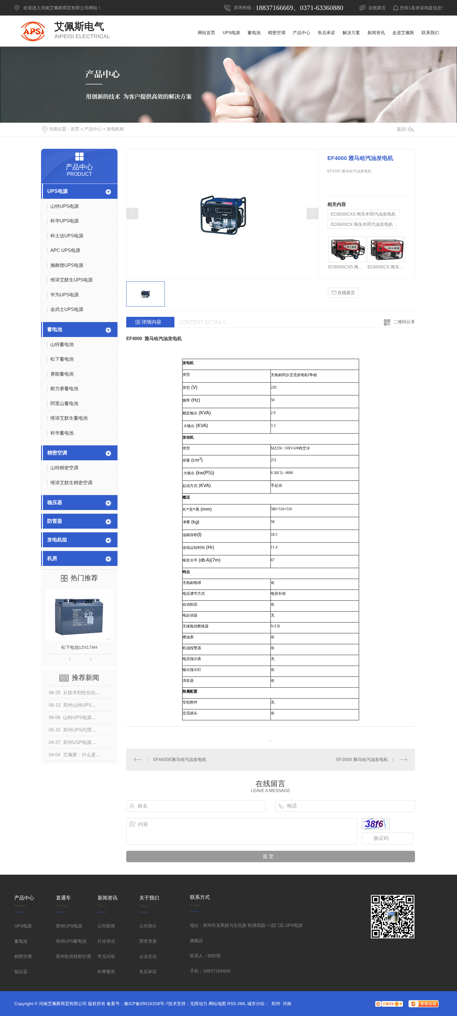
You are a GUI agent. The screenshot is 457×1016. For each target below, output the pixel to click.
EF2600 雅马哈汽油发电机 (362, 759)
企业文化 (148, 956)
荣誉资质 (148, 941)
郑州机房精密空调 (73, 956)
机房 (52, 558)
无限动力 (198, 1003)
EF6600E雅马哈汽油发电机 (179, 759)
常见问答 (106, 956)
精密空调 (57, 452)
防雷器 (54, 521)
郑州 (275, 1003)
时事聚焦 (106, 971)
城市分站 (256, 1003)
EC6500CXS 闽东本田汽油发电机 (363, 214)
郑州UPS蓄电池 (71, 941)
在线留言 (377, 7)
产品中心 (93, 128)
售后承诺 (148, 971)
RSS (231, 1003)
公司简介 (148, 925)
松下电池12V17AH (79, 647)
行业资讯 (106, 941)
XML (241, 1003)
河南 (287, 1003)
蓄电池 (54, 329)
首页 (75, 128)
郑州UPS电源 (69, 925)
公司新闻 (106, 925)
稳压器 (54, 502)
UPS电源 (57, 191)
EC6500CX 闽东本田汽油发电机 (362, 224)
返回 (401, 129)
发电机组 (115, 128)
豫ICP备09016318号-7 (146, 1003)
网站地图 (217, 1003)
